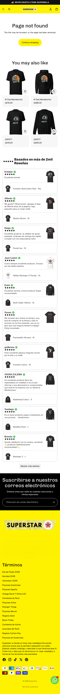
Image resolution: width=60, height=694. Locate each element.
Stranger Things (9, 607)
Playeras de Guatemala (12, 637)
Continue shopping (30, 42)
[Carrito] (57, 9)
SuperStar (33, 681)
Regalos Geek (8, 616)
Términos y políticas (30, 687)
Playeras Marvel (9, 611)
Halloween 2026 (9, 580)
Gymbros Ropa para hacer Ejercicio (23, 545)
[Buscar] (9, 9)
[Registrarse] (54, 502)
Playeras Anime (9, 602)
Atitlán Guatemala (9, 541)
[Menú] (3, 9)
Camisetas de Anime (11, 624)
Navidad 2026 (8, 576)
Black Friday (8, 620)
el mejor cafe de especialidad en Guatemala (31, 552)
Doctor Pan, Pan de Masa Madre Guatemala (37, 548)
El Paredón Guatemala (21, 546)
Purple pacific (51, 552)
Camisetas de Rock (11, 598)
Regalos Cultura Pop (11, 633)
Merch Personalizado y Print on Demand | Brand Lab (21, 554)
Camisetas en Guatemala (18, 556)
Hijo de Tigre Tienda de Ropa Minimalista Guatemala (33, 541)
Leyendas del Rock (10, 629)
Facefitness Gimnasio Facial (12, 548)
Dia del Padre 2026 (11, 572)
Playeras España (9, 589)
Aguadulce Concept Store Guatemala (42, 546)
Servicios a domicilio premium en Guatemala (31, 543)
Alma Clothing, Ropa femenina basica (34, 550)
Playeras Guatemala (11, 585)
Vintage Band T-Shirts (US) (14, 594)
